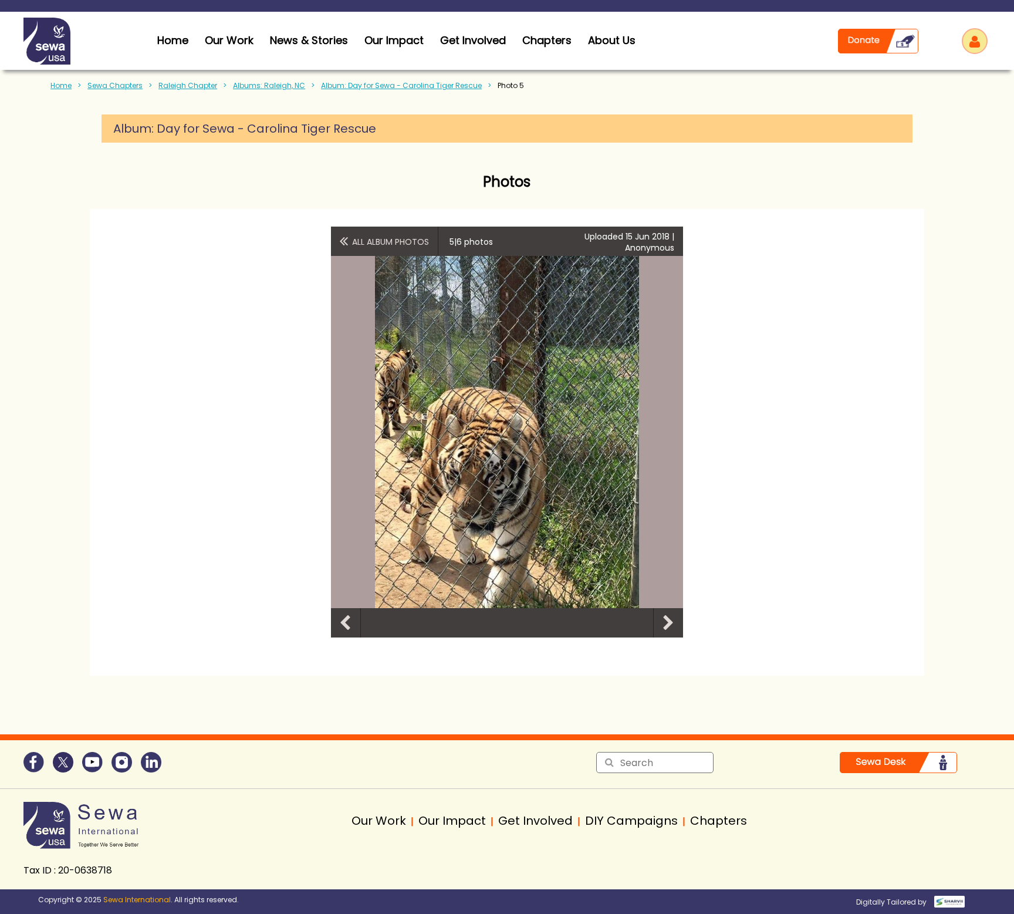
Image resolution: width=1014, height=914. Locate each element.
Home (61, 85)
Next (668, 623)
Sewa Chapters (115, 85)
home (172, 40)
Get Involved (473, 40)
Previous (345, 623)
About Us (612, 40)
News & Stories (309, 40)
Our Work (229, 40)
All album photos (390, 242)
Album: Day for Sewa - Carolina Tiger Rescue (401, 85)
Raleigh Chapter (187, 85)
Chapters (547, 40)
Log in (975, 41)
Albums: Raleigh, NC (269, 85)
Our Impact (394, 40)
